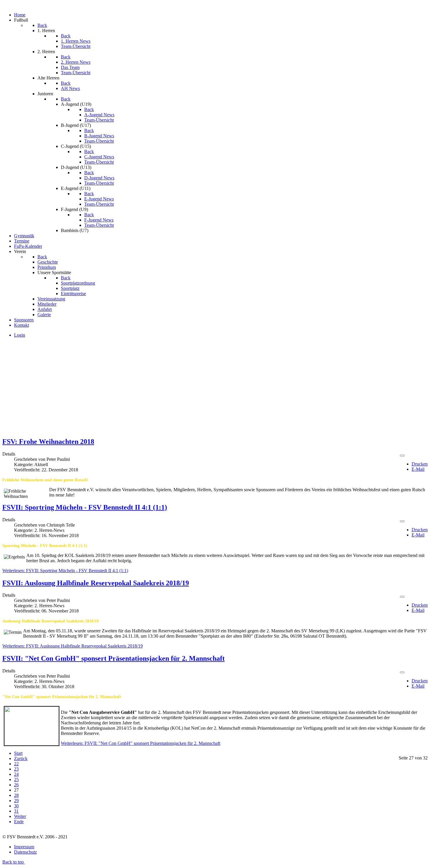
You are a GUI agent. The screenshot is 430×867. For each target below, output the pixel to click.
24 (16, 774)
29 (16, 800)
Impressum (24, 846)
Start (18, 753)
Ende (19, 821)
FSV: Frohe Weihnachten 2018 (48, 441)
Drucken (420, 463)
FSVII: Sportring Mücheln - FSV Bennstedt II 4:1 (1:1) (84, 507)
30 (16, 805)
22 (16, 763)
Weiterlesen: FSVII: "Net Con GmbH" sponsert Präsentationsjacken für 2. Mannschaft (140, 743)
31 (16, 811)
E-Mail (418, 469)
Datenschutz (25, 851)
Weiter (20, 816)
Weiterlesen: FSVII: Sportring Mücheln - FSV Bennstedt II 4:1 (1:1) (65, 570)
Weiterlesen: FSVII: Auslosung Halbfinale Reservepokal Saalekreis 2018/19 (72, 645)
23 (16, 768)
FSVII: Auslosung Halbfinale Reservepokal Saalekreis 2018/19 (95, 583)
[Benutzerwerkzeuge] (402, 455)
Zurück (20, 758)
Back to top (13, 861)
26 (16, 784)
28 (16, 795)
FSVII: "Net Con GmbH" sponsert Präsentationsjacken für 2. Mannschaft (113, 658)
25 (16, 779)
